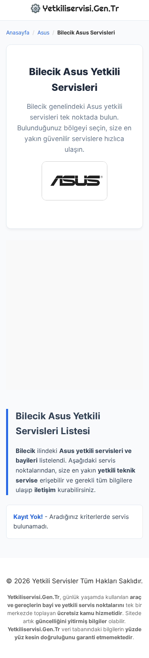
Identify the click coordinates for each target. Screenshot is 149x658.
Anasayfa (17, 32)
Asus (43, 32)
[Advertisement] (74, 315)
